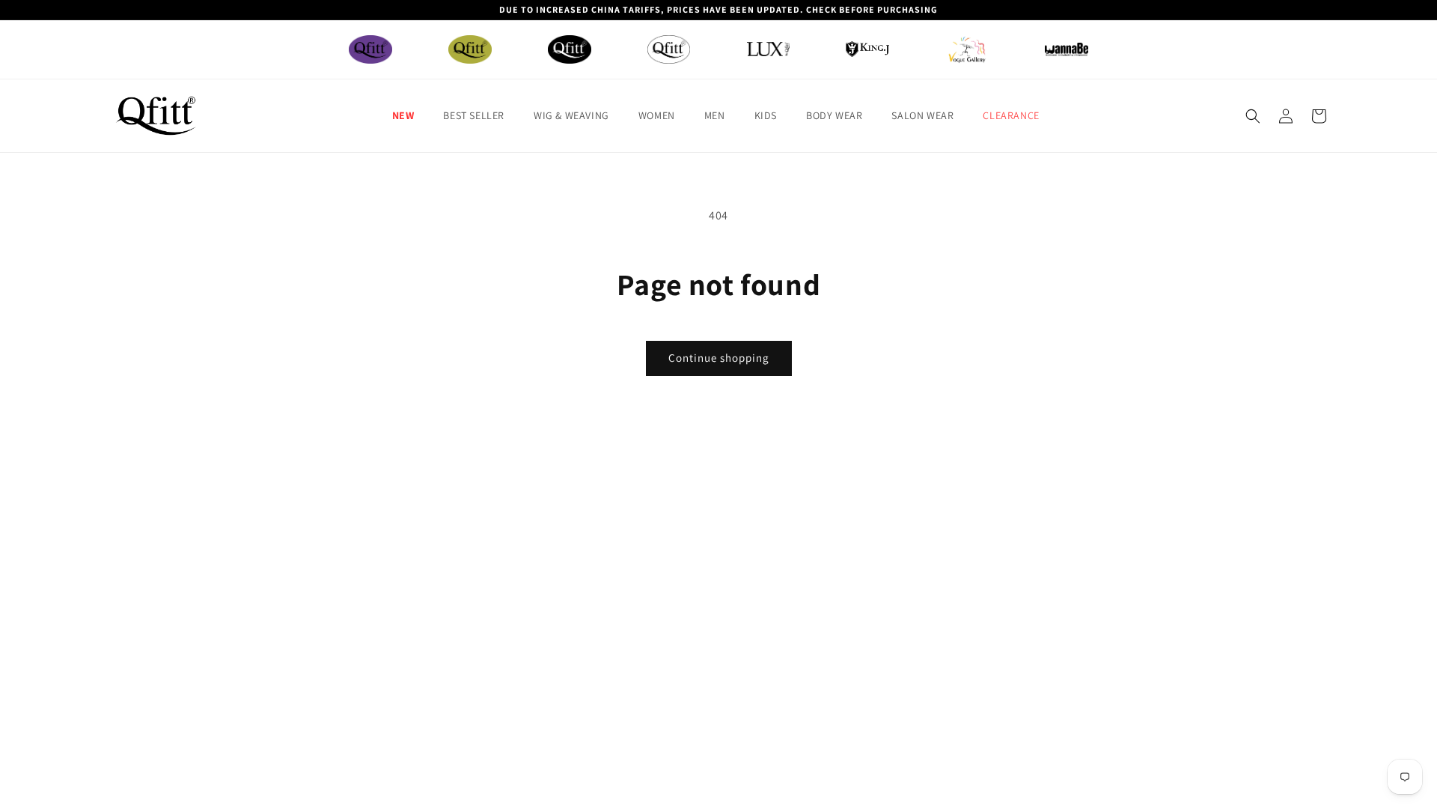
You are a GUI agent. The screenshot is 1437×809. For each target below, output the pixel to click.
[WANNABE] (1066, 49)
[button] (409, 115)
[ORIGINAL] (370, 49)
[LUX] (768, 49)
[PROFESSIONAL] (569, 49)
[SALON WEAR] (967, 49)
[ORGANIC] (470, 49)
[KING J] (867, 49)
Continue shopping (718, 358)
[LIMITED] (669, 49)
